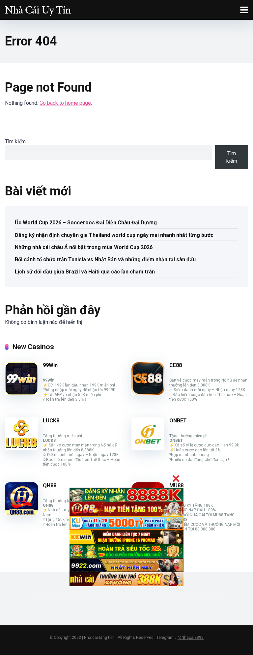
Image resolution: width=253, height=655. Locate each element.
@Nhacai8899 (191, 637)
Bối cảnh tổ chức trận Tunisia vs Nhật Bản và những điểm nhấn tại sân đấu (105, 259)
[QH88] (21, 513)
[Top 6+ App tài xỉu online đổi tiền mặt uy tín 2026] (38, 9)
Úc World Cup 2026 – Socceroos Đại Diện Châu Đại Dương (86, 222)
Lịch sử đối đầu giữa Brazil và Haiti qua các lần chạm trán (85, 272)
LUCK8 (51, 420)
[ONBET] (147, 448)
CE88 (175, 365)
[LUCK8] (21, 448)
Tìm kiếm (15, 141)
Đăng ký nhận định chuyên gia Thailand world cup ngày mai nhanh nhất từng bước (114, 235)
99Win (50, 365)
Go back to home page (65, 103)
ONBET (178, 420)
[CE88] (147, 393)
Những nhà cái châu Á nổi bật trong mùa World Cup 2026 (84, 247)
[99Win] (21, 393)
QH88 (49, 485)
